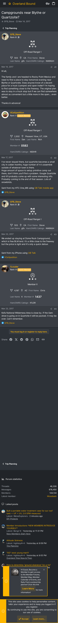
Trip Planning (12, 546)
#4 (55, 309)
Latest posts (12, 504)
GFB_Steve (9, 21)
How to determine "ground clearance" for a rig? (29, 565)
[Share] (51, 67)
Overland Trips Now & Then (19, 558)
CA (24, 58)
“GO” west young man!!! (18, 553)
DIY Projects (12, 519)
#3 (55, 234)
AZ (26, 290)
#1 (55, 67)
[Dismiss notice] (43, 570)
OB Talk (32, 253)
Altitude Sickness (15, 540)
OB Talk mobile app (44, 188)
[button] (4, 3)
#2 (55, 158)
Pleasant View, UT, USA (36, 136)
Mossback (52, 496)
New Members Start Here (18, 534)
